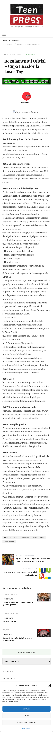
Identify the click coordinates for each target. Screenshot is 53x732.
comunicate (29, 54)
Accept (27, 709)
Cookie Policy (25, 728)
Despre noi (8, 672)
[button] (49, 685)
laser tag (25, 537)
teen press (9, 541)
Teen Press (26, 103)
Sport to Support (10, 621)
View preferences (27, 722)
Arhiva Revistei (10, 678)
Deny (26, 716)
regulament (38, 537)
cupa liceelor (10, 537)
